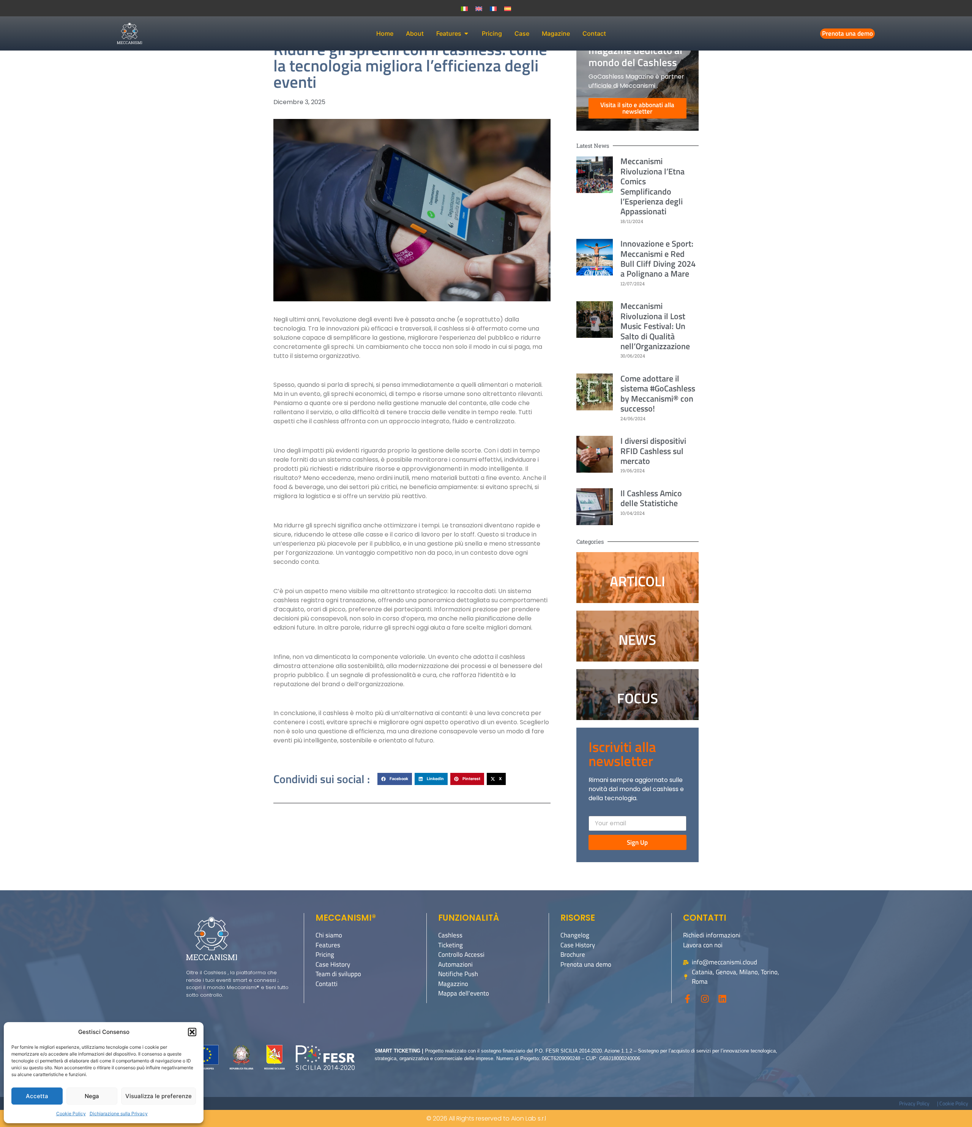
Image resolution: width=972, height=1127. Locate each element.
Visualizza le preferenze (158, 1096)
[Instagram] (705, 998)
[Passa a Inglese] (479, 8)
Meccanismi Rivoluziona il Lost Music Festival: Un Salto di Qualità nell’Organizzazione (655, 326)
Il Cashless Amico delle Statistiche (651, 498)
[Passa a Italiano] (464, 8)
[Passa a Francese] (493, 8)
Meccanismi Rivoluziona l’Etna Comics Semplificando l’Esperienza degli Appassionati (652, 186)
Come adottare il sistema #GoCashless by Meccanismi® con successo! (657, 393)
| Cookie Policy (952, 1103)
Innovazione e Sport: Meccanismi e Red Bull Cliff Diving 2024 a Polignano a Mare (658, 258)
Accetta (37, 1096)
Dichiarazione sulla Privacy (119, 1113)
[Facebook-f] (687, 998)
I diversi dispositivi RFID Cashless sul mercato (653, 450)
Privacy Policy (914, 1103)
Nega (92, 1096)
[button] (192, 1032)
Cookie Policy (71, 1113)
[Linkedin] (722, 998)
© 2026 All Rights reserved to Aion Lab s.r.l (486, 1118)
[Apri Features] (466, 33)
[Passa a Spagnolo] (507, 8)
